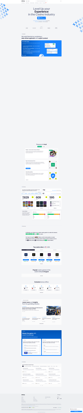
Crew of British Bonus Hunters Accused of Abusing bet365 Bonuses (26, 319)
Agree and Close (76, 411)
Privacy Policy (34, 399)
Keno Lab (25, 347)
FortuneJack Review (42, 261)
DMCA (34, 407)
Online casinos (35, 20)
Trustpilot (59, 407)
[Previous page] (40, 385)
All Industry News (41, 323)
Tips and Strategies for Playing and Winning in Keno (30, 350)
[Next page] (42, 385)
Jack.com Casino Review (38, 368)
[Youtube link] (57, 398)
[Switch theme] (61, 1)
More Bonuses (41, 292)
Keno (44, 348)
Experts (22, 398)
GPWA (31, 407)
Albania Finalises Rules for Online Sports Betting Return (36, 319)
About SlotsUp (28, 168)
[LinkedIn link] (61, 398)
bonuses (39, 20)
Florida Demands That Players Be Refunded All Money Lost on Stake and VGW (32, 308)
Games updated (54, 190)
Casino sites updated (53, 193)
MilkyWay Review (49, 261)
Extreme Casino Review (25, 368)
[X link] (59, 398)
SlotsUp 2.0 (22, 399)
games (41, 20)
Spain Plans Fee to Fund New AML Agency (46, 319)
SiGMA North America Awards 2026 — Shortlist (56, 319)
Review (26, 261)
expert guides (44, 20)
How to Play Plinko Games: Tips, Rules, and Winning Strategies (32, 353)
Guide (45, 398)
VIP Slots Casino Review (51, 368)
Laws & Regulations (24, 306)
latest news (36, 21)
